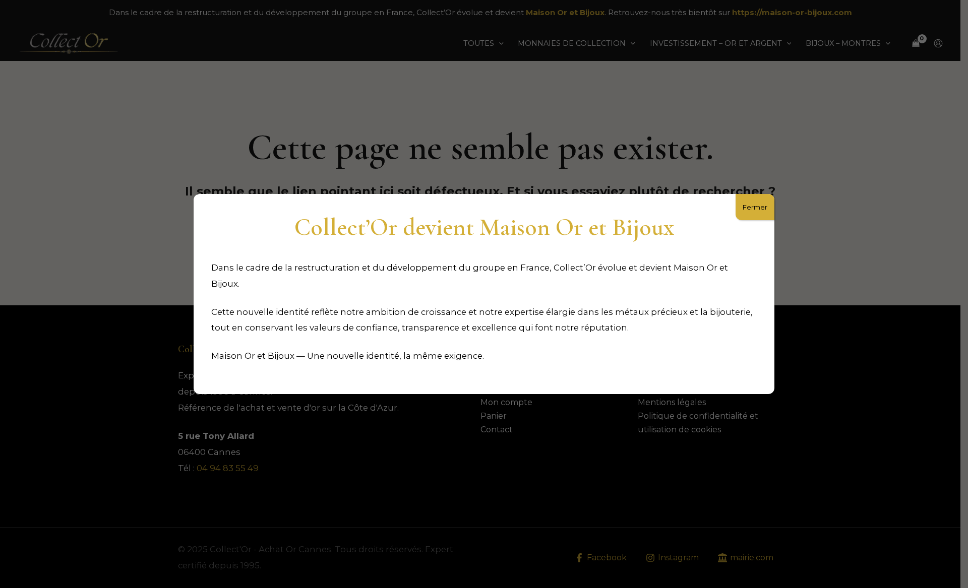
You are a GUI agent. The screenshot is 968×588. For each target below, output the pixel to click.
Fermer (755, 207)
